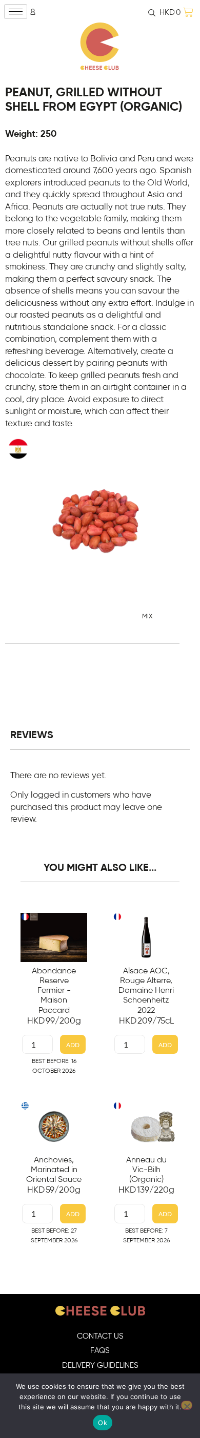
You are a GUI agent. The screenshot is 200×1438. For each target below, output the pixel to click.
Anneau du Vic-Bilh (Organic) (146, 1169)
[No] (186, 1405)
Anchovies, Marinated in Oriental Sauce (54, 1169)
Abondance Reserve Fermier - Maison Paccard (54, 990)
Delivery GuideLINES (100, 1365)
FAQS (100, 1350)
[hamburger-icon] (15, 11)
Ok (102, 1423)
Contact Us (100, 1336)
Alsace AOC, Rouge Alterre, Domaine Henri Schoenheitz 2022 (146, 990)
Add (72, 1045)
